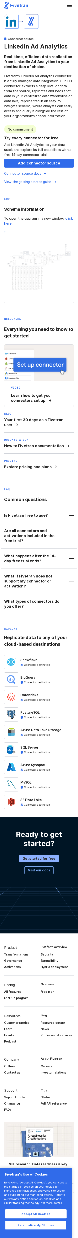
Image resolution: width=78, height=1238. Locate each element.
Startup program (16, 998)
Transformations (16, 954)
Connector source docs (22, 173)
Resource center (53, 1022)
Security (47, 954)
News (45, 1029)
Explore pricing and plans (28, 467)
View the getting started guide (27, 182)
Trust (44, 1090)
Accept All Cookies (36, 1214)
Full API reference (54, 1103)
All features (12, 991)
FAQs (7, 1109)
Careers (47, 1066)
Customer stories (16, 1022)
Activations (12, 967)
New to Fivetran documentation (34, 446)
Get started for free (39, 858)
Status (46, 1097)
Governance (13, 960)
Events (9, 1035)
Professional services (56, 1035)
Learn (8, 1029)
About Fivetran (51, 1058)
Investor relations (54, 1072)
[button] (69, 5)
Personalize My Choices (36, 1225)
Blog (44, 1015)
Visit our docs (39, 870)
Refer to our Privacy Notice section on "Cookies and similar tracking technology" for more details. (34, 1198)
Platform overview (54, 947)
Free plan (47, 991)
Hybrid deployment (54, 967)
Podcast (10, 1041)
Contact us (12, 1072)
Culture (9, 1066)
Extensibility (49, 960)
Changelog (12, 1103)
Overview (47, 984)
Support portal (14, 1097)
